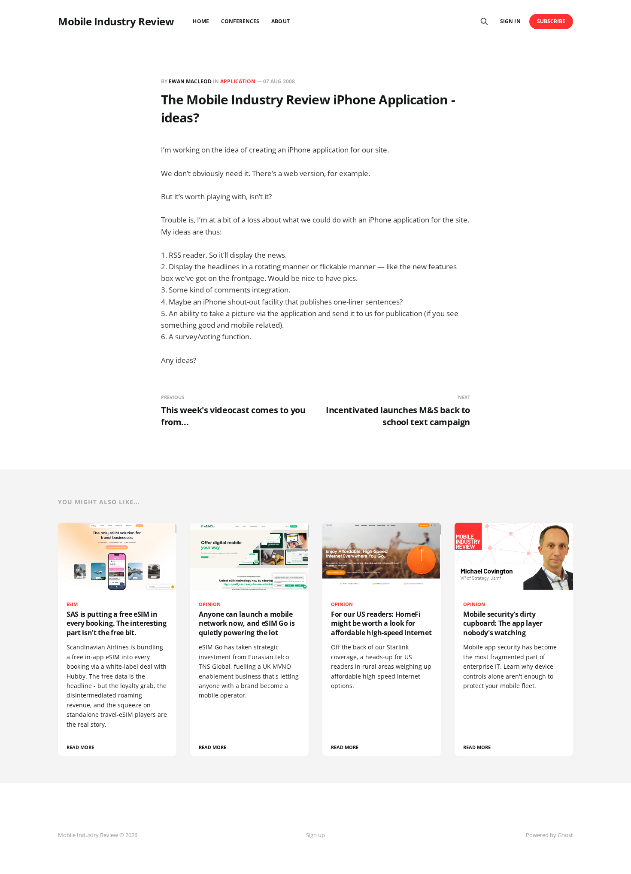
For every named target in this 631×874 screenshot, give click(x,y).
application (237, 81)
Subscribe (551, 21)
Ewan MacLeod (190, 81)
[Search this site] (484, 21)
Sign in (510, 21)
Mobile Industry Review (116, 21)
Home (201, 21)
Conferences (240, 21)
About (280, 21)
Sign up (315, 835)
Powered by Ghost (549, 835)
